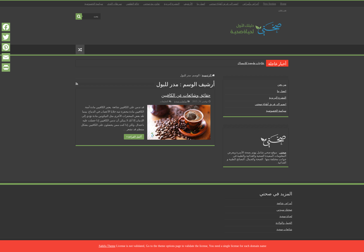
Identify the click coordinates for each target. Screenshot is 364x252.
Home (283, 3)
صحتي (282, 152)
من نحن (282, 10)
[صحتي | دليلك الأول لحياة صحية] (251, 26)
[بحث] (79, 16)
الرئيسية (207, 75)
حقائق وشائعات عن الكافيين (185, 95)
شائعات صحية (180, 101)
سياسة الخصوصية (93, 3)
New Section (269, 3)
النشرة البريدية (171, 3)
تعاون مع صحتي (151, 3)
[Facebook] (6, 27)
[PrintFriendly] (6, 67)
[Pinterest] (6, 47)
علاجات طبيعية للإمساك (251, 63)
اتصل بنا (201, 3)
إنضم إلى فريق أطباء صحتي (223, 3)
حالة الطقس (132, 3)
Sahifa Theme (107, 246)
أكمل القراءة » (134, 136)
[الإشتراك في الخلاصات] (77, 84)
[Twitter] (6, 37)
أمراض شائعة (284, 203)
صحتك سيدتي (284, 209)
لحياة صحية (286, 216)
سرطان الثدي (114, 3)
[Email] (6, 57)
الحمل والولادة (284, 222)
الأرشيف (188, 3)
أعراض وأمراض (250, 3)
